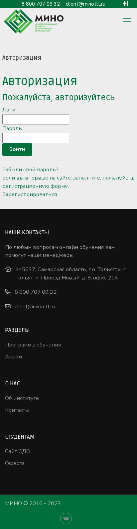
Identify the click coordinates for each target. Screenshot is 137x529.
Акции (13, 356)
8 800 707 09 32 (41, 4)
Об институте (22, 398)
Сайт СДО (17, 451)
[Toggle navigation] (127, 22)
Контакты (17, 410)
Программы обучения (33, 344)
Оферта (15, 463)
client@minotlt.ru (85, 4)
